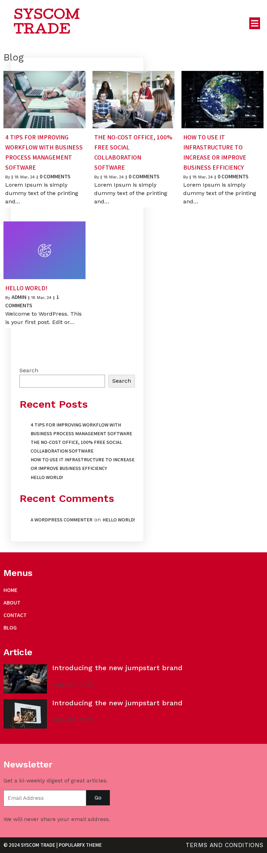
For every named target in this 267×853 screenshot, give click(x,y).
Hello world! (47, 477)
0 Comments (55, 176)
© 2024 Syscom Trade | (31, 845)
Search (28, 370)
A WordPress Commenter (61, 520)
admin (18, 297)
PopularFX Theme (80, 845)
